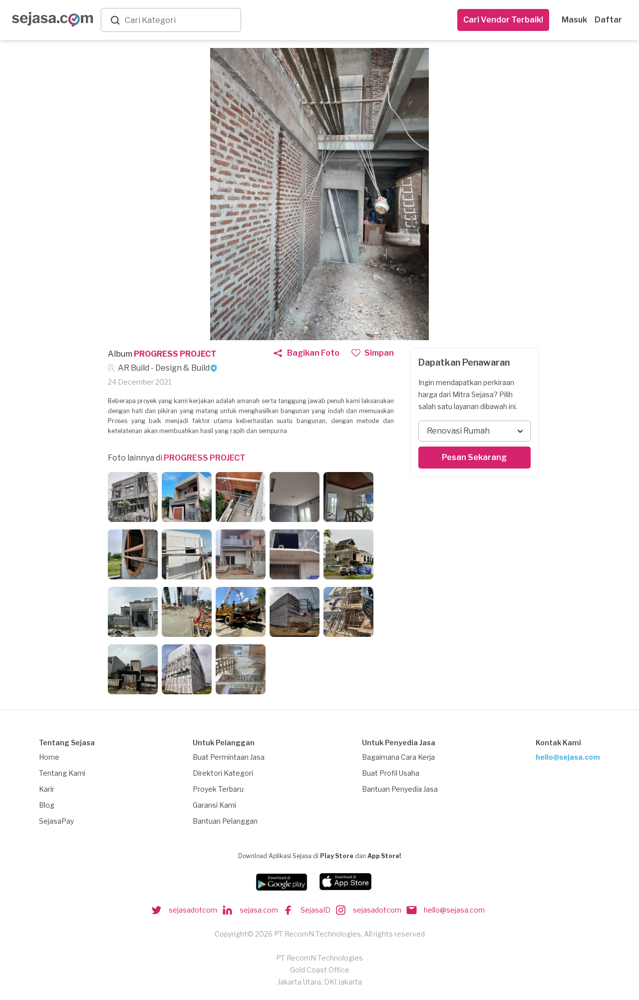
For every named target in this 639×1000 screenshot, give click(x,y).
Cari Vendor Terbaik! (503, 19)
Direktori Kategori (223, 773)
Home (49, 757)
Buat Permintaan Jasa (229, 757)
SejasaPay (56, 821)
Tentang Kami (62, 773)
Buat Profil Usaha (390, 773)
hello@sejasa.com (568, 757)
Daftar (608, 19)
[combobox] (181, 20)
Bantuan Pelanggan (225, 821)
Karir (46, 789)
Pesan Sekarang (474, 457)
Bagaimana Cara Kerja (398, 757)
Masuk (574, 19)
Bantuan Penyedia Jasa (400, 789)
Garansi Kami (214, 805)
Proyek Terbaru (218, 789)
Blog (46, 805)
